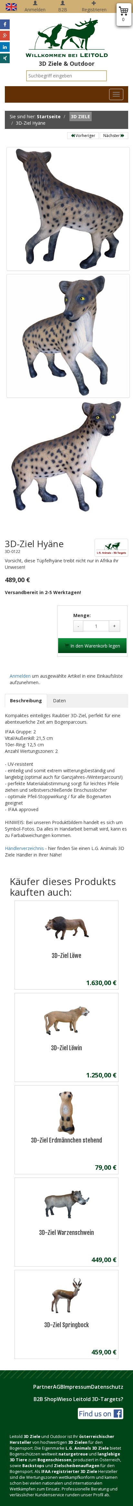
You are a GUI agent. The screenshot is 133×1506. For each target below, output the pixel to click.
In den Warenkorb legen (94, 646)
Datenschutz (107, 1386)
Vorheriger (85, 135)
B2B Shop (45, 1399)
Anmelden (35, 9)
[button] (5, 24)
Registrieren (94, 9)
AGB (58, 1386)
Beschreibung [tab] (26, 700)
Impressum (77, 1386)
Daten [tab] (59, 700)
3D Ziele (80, 116)
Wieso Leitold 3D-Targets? (90, 1399)
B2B (62, 9)
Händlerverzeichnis (25, 848)
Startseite (49, 116)
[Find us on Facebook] (100, 1413)
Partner (43, 1386)
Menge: (82, 615)
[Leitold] (66, 34)
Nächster (112, 135)
